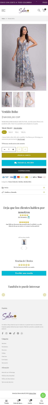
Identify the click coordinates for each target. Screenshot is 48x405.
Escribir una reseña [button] (24, 273)
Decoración (5, 363)
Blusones (4, 350)
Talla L (17, 132)
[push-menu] (3, 10)
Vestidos (20, 182)
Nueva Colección (13, 182)
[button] (19, 149)
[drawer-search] (39, 10)
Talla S (4, 132)
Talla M (11, 132)
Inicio (3, 18)
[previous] (3, 294)
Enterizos (4, 356)
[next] (44, 294)
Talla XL (23, 132)
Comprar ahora (24, 171)
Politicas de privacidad (8, 376)
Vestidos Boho (27, 182)
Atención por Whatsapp (8, 372)
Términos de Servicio (7, 382)
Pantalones (5, 347)
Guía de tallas (18, 128)
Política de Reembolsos (8, 379)
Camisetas (5, 359)
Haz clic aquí (21, 139)
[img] (24, 215)
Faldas (3, 353)
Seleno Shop (32, 393)
